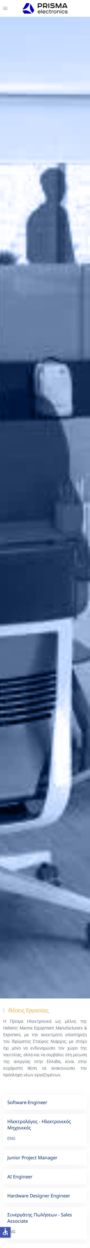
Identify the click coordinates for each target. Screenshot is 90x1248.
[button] (5, 8)
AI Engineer (19, 1176)
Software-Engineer (27, 1102)
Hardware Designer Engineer (38, 1195)
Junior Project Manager (32, 1157)
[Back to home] (45, 8)
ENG (11, 1138)
